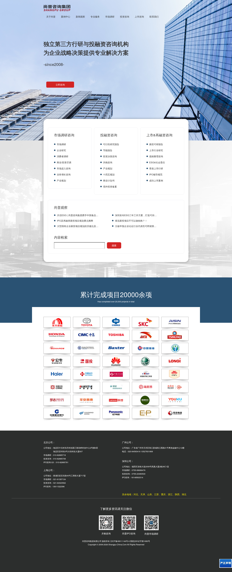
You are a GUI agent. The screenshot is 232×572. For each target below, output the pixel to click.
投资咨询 (124, 16)
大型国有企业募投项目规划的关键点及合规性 (78, 226)
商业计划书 (109, 180)
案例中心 (65, 16)
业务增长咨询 (64, 174)
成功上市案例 (156, 180)
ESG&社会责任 (157, 162)
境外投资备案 (110, 186)
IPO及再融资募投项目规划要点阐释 (75, 220)
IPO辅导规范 (155, 174)
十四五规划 (109, 174)
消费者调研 (62, 156)
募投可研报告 (156, 144)
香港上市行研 (156, 168)
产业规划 (61, 180)
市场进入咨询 (64, 168)
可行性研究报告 (111, 144)
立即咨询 (60, 84)
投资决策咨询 (110, 156)
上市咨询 (139, 16)
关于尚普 (50, 16)
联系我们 (154, 16)
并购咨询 (107, 162)
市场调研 (109, 16)
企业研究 (61, 150)
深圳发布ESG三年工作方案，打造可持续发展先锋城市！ (136, 215)
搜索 (114, 245)
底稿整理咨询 (156, 156)
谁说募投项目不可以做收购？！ (131, 220)
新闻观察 (80, 16)
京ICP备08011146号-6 (120, 541)
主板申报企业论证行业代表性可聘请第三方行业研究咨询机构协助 (136, 226)
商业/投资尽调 (64, 162)
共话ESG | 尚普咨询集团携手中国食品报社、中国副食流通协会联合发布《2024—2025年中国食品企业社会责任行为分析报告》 (78, 215)
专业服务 (95, 16)
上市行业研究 (156, 150)
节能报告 (107, 150)
